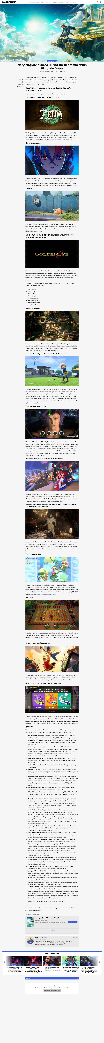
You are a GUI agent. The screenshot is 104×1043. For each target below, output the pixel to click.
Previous (4, 962)
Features (61, 2)
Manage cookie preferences (52, 990)
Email (74, 937)
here (71, 139)
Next (99, 962)
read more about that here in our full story (43, 594)
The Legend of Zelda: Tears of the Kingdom (49, 918)
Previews (54, 2)
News (42, 2)
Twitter (76, 937)
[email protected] (60, 944)
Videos (67, 2)
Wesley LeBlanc (45, 71)
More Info (72, 922)
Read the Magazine (34, 2)
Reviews (48, 2)
